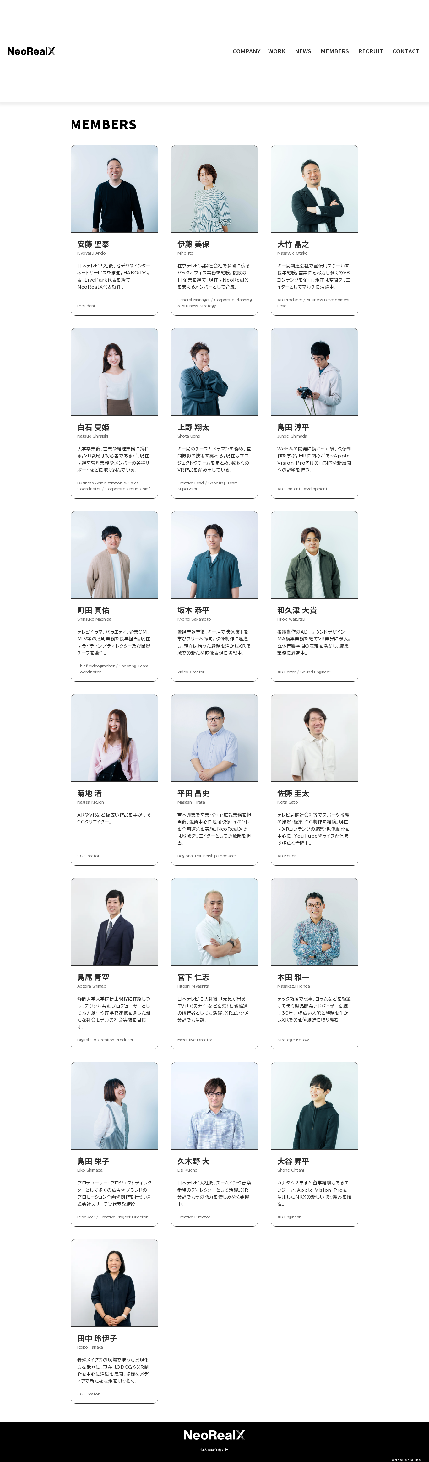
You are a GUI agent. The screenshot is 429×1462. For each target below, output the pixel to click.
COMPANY (246, 51)
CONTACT (406, 51)
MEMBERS (335, 51)
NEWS (303, 51)
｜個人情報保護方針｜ (214, 1450)
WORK (276, 51)
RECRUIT (370, 51)
